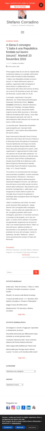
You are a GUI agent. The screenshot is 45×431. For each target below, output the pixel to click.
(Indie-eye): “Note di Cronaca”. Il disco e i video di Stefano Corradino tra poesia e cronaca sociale (22, 289)
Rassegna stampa (12, 41)
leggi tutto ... (22, 358)
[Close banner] (41, 5)
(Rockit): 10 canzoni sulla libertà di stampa (20, 295)
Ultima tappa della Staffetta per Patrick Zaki (21, 346)
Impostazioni (32, 427)
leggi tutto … (22, 314)
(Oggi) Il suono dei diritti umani (16, 305)
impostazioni (16, 423)
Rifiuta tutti (20, 427)
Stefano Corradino (23, 22)
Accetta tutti (7, 427)
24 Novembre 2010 (13, 66)
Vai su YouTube (20, 7)
